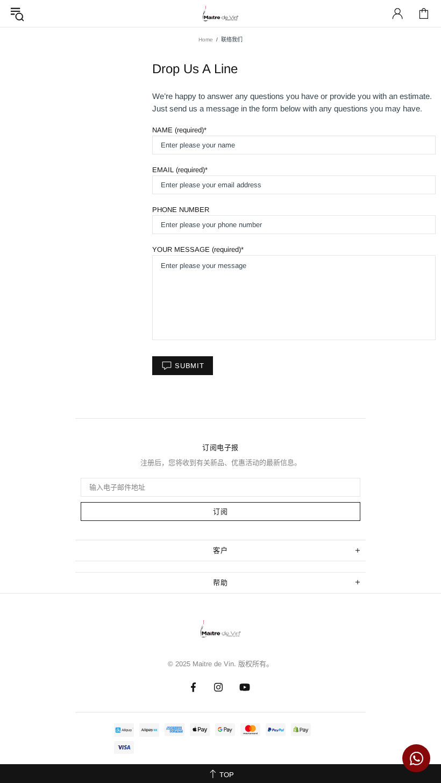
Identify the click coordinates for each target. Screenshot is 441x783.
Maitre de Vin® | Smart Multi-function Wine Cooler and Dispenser (220, 631)
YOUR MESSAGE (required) (196, 249)
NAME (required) (178, 130)
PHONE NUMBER (180, 210)
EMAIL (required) (178, 170)
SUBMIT (189, 366)
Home (205, 40)
